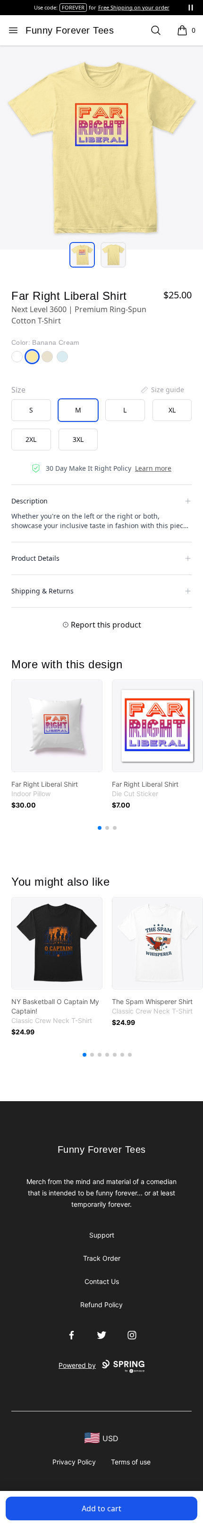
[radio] (31, 410)
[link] (57, 726)
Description (29, 500)
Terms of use (131, 1462)
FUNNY (84, 7)
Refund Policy (101, 1305)
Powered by (77, 1365)
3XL (78, 439)
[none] (162, 390)
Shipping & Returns (42, 590)
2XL (30, 439)
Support (101, 1235)
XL (172, 409)
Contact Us (102, 1281)
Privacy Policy (74, 1462)
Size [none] (18, 390)
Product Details (35, 558)
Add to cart (101, 1508)
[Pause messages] (190, 7)
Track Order (101, 1258)
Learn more (153, 468)
